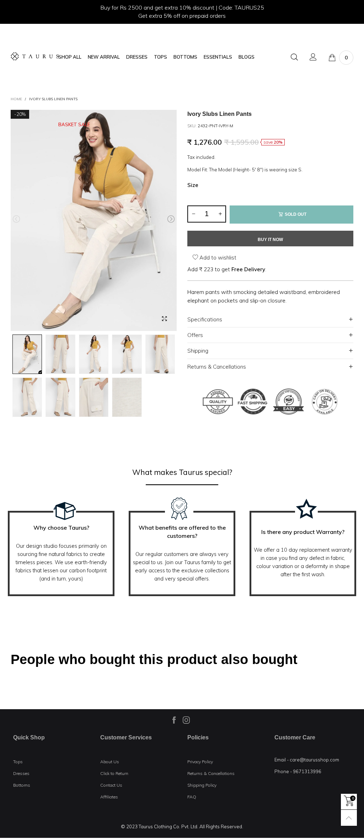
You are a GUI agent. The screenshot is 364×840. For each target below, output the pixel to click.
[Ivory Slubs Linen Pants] (94, 220)
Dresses (21, 773)
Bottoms (21, 785)
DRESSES (137, 57)
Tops (18, 761)
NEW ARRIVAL (104, 57)
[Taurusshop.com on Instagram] (186, 719)
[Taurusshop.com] (35, 56)
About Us (109, 761)
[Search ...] (294, 57)
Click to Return (114, 773)
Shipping (197, 350)
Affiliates (109, 796)
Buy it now (270, 239)
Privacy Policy (200, 761)
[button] (16, 219)
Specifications (204, 319)
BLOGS (247, 57)
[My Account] (313, 57)
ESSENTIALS (218, 57)
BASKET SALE (74, 124)
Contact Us (111, 785)
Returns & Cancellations (216, 366)
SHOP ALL (69, 57)
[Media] (164, 318)
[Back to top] (349, 818)
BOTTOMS (185, 57)
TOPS (160, 57)
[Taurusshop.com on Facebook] (174, 719)
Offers (195, 335)
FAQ (191, 796)
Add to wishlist (217, 257)
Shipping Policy (201, 785)
